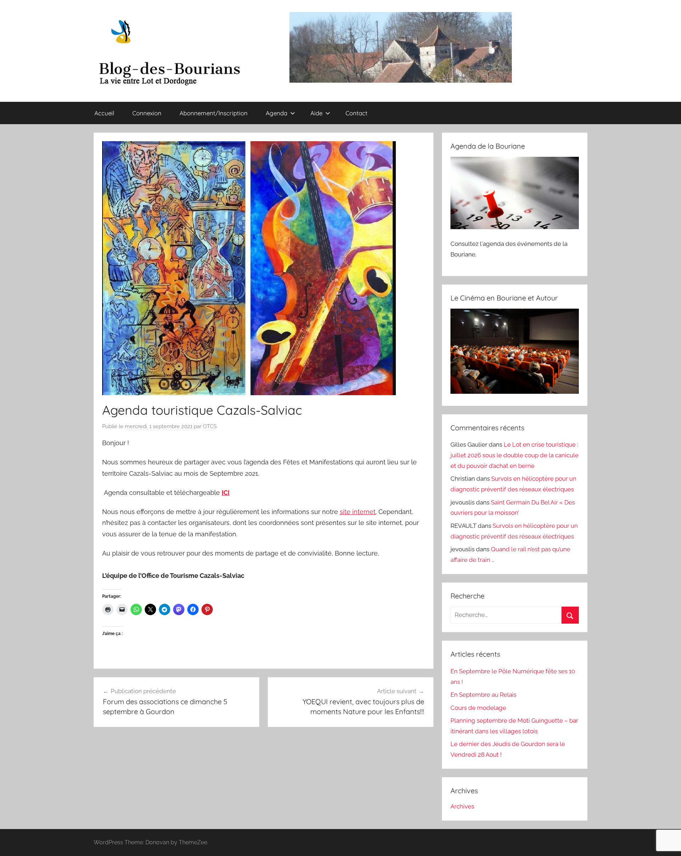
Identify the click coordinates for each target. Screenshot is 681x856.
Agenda (276, 113)
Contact (356, 113)
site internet (358, 511)
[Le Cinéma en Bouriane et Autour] (514, 391)
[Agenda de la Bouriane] (514, 227)
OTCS (210, 426)
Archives (462, 806)
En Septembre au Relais (483, 694)
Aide (316, 113)
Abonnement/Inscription (213, 113)
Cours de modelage (478, 707)
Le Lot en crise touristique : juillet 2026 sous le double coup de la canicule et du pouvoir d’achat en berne (514, 455)
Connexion (146, 113)
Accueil (104, 113)
